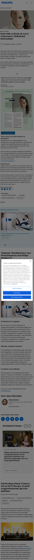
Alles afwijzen (17, 292)
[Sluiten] (30, 261)
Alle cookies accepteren (17, 297)
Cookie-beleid (14, 283)
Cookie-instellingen (17, 288)
